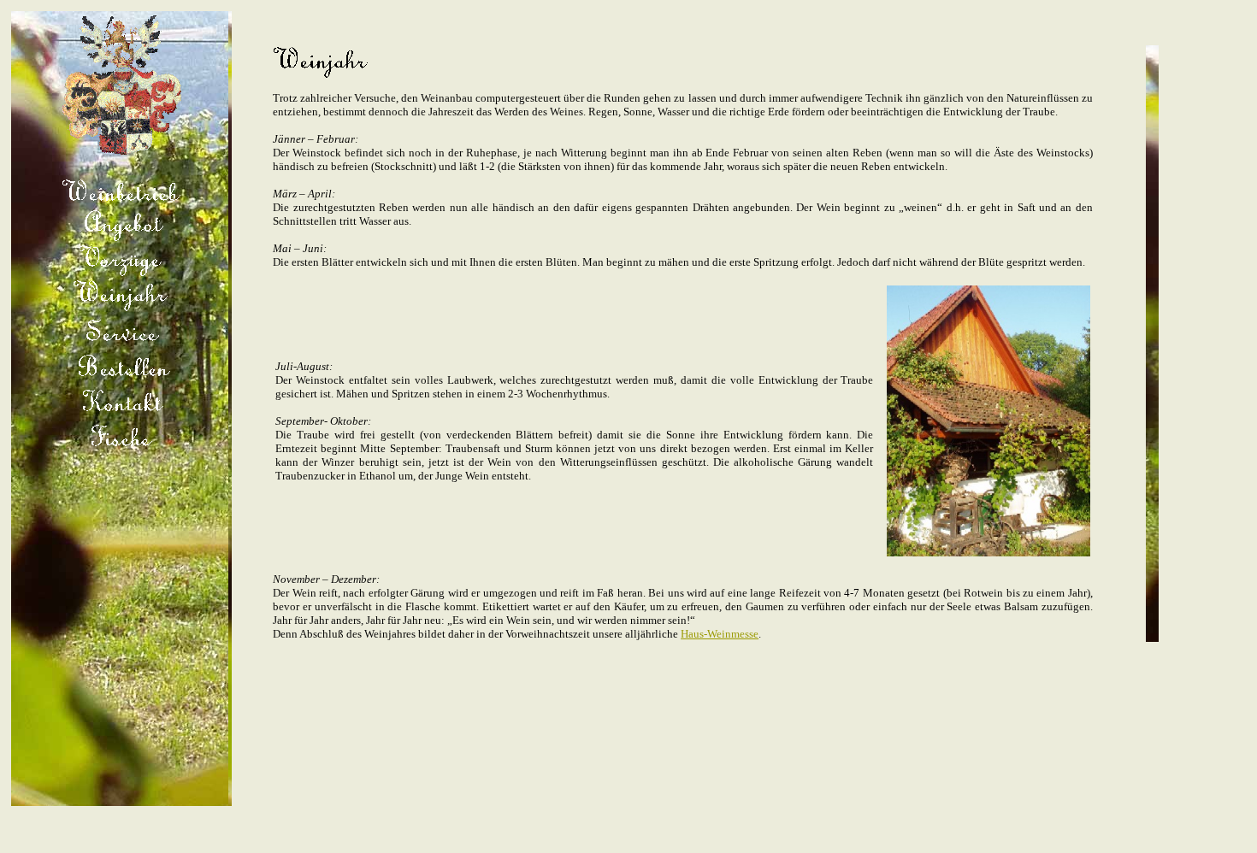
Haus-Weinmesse (719, 633)
